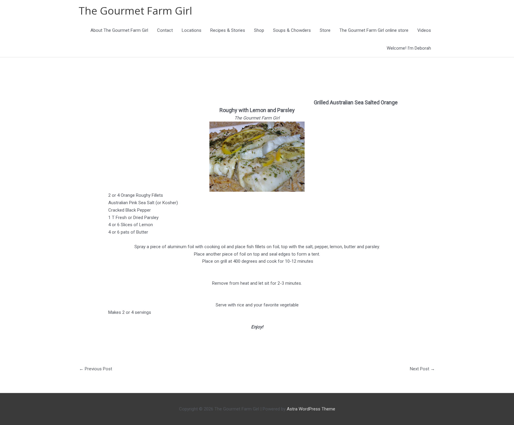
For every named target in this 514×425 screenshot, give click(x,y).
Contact (165, 30)
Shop (259, 30)
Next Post (422, 369)
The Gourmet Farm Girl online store (373, 30)
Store (325, 30)
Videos (424, 30)
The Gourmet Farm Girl (135, 11)
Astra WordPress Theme (311, 409)
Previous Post (95, 369)
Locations (191, 30)
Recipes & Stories (227, 30)
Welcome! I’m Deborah (409, 48)
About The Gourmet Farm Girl (119, 30)
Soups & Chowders (292, 30)
